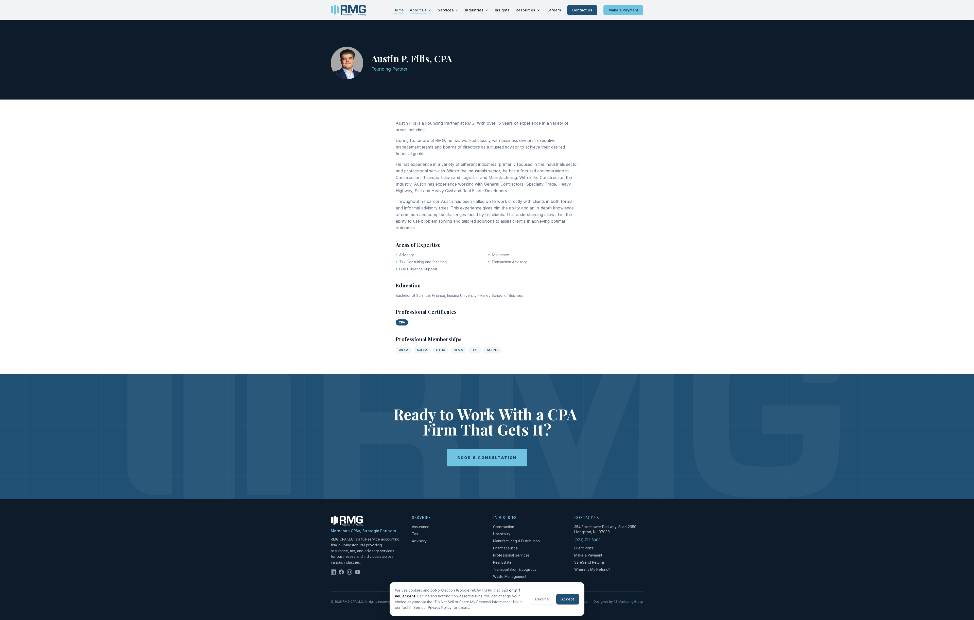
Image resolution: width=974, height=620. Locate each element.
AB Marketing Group (628, 601)
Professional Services (511, 555)
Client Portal (584, 548)
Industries (474, 10)
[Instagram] (349, 572)
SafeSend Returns (589, 562)
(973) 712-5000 (587, 540)
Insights (502, 10)
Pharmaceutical (505, 548)
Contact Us (582, 10)
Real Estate (502, 562)
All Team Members (351, 42)
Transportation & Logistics (514, 569)
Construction (503, 527)
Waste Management (509, 576)
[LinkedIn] (333, 572)
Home (398, 10)
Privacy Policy (439, 607)
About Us (418, 10)
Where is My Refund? (592, 569)
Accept (567, 599)
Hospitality (501, 534)
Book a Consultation (486, 457)
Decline (542, 599)
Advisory (419, 541)
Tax (415, 534)
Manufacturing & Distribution (516, 541)
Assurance (420, 527)
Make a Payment (623, 10)
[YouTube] (357, 572)
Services (446, 10)
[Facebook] (341, 572)
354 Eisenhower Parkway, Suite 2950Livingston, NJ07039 (605, 529)
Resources (525, 10)
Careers (554, 10)
